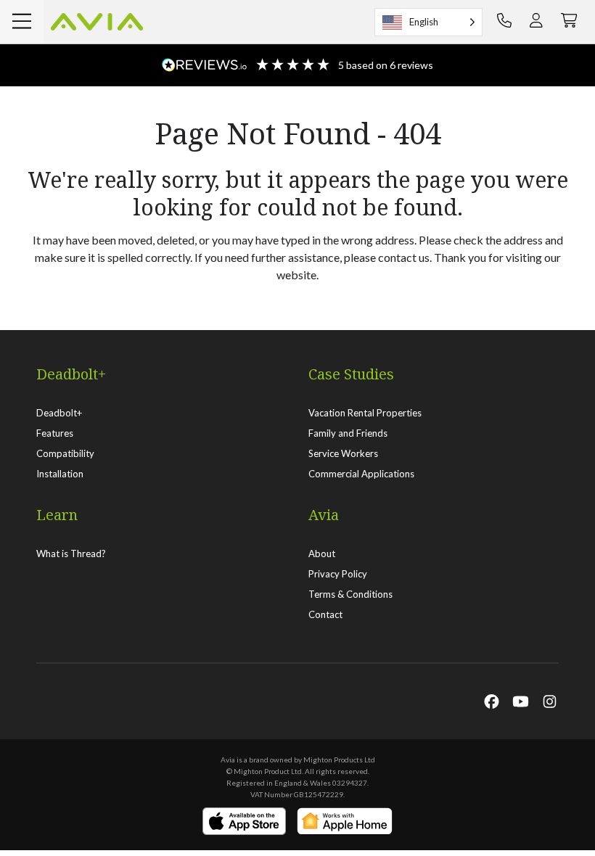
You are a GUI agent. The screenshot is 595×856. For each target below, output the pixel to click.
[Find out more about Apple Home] (345, 821)
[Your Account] (536, 21)
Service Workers (343, 453)
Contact (325, 614)
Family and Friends (347, 433)
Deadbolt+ (59, 413)
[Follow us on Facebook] (492, 700)
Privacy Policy (337, 574)
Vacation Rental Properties (365, 413)
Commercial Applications (361, 474)
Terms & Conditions (350, 594)
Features (54, 433)
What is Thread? (71, 553)
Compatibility (65, 453)
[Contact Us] (504, 21)
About (321, 553)
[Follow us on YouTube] (521, 700)
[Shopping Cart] (569, 21)
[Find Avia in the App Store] (244, 821)
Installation (59, 474)
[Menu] (21, 22)
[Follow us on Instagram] (550, 700)
